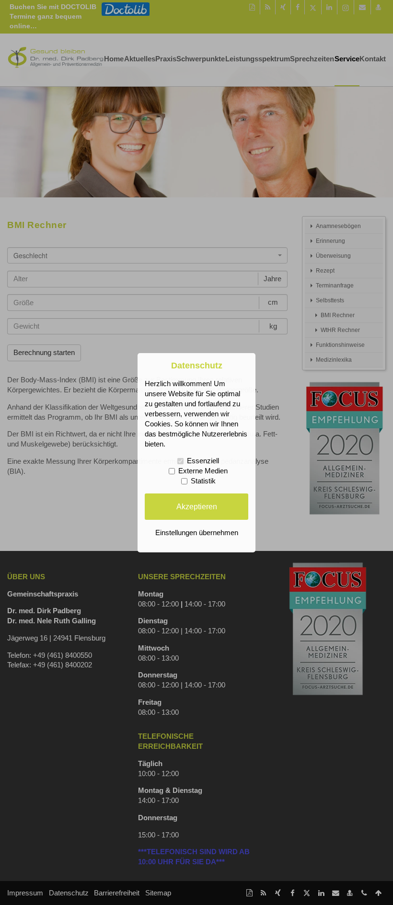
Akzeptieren (196, 506)
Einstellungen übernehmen (196, 533)
